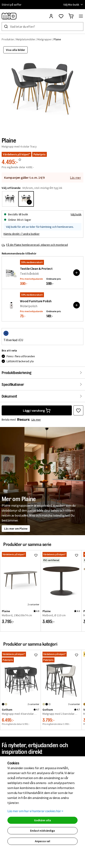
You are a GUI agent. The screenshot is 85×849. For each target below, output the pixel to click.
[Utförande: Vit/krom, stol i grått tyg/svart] (10, 199)
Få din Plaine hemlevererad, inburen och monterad (37, 245)
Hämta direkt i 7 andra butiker (22, 234)
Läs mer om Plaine (15, 528)
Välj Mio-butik (71, 4)
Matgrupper (44, 39)
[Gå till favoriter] (61, 16)
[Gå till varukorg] (71, 16)
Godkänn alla (42, 820)
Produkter (8, 39)
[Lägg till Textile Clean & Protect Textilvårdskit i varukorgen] (76, 272)
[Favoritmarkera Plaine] (78, 410)
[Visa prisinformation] (20, 159)
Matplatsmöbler (25, 39)
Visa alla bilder (15, 50)
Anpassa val (42, 841)
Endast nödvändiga (42, 830)
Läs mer (75, 177)
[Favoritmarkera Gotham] (36, 655)
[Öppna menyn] (81, 16)
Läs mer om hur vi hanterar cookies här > (35, 811)
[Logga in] (51, 16)
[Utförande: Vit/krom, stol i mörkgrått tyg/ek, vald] (26, 199)
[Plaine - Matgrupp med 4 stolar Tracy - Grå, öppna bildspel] (42, 88)
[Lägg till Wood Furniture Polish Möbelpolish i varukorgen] (76, 305)
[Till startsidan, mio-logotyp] (9, 16)
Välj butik (76, 214)
